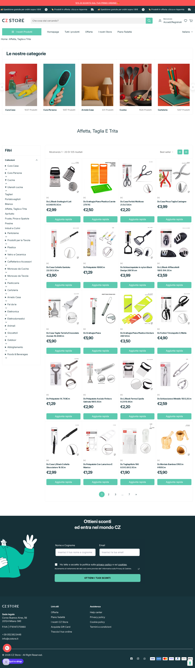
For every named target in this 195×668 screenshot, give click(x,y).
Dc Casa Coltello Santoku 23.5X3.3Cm (58, 269)
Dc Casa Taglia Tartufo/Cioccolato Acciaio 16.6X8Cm (62, 334)
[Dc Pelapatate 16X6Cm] (100, 243)
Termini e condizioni (100, 626)
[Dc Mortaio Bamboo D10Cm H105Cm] (174, 440)
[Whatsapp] (144, 658)
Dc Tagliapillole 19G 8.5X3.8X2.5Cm (129, 466)
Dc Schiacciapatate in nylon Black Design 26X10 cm (136, 269)
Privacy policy (97, 617)
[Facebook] (131, 658)
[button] (191, 20)
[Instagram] (138, 658)
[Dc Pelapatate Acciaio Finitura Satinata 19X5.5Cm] (100, 374)
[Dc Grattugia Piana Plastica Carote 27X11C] (100, 177)
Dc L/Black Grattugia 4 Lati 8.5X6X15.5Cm (58, 203)
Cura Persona (50, 110)
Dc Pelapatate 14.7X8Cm (58, 398)
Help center (96, 612)
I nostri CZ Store (59, 622)
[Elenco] (179, 152)
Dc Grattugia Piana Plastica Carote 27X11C (99, 203)
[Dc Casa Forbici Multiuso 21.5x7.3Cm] (137, 177)
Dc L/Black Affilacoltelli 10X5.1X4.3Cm (168, 269)
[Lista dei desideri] (185, 20)
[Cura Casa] (21, 85)
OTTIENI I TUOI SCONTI (97, 577)
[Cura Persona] (59, 85)
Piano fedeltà (58, 617)
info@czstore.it (10, 638)
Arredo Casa (88, 110)
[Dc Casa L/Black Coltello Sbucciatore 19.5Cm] (63, 440)
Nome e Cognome (65, 545)
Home (4, 39)
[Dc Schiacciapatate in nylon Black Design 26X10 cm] (137, 243)
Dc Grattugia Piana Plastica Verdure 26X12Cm (137, 334)
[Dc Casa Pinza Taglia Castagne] (174, 177)
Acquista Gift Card (60, 626)
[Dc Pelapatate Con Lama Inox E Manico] (100, 440)
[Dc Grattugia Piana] (100, 309)
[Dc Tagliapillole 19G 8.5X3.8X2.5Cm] (137, 440)
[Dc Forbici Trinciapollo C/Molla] (174, 309)
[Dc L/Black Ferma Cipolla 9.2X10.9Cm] (137, 374)
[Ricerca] (149, 21)
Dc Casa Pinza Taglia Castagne (171, 201)
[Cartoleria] (174, 85)
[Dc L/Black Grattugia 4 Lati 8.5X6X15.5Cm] (63, 177)
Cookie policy (97, 622)
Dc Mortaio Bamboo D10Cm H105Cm (170, 466)
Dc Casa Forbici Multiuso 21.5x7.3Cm (132, 203)
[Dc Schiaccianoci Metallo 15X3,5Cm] (174, 374)
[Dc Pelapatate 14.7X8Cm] (63, 374)
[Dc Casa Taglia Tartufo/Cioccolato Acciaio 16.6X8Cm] (63, 309)
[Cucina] (135, 85)
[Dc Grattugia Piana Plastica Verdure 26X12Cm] (137, 309)
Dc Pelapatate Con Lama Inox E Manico (97, 466)
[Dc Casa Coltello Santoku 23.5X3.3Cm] (63, 243)
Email (102, 545)
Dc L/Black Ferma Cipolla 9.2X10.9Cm (132, 400)
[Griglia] (186, 152)
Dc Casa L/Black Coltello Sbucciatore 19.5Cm (58, 466)
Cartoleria (162, 110)
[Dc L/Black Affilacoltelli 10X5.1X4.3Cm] (174, 243)
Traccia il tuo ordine (61, 631)
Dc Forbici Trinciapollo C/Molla (171, 333)
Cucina (123, 110)
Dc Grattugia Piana (92, 333)
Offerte (54, 612)
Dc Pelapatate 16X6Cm (94, 267)
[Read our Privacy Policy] (138, 569)
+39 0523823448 (11, 634)
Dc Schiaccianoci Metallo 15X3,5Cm (174, 398)
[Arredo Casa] (97, 85)
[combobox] (92, 21)
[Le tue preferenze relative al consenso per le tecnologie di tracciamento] (190, 663)
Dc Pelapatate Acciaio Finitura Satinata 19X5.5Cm (97, 400)
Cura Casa (10, 110)
